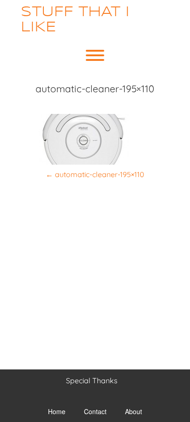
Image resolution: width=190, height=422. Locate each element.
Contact (95, 411)
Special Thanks (92, 380)
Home (56, 411)
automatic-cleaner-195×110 (95, 174)
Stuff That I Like (75, 20)
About (133, 411)
